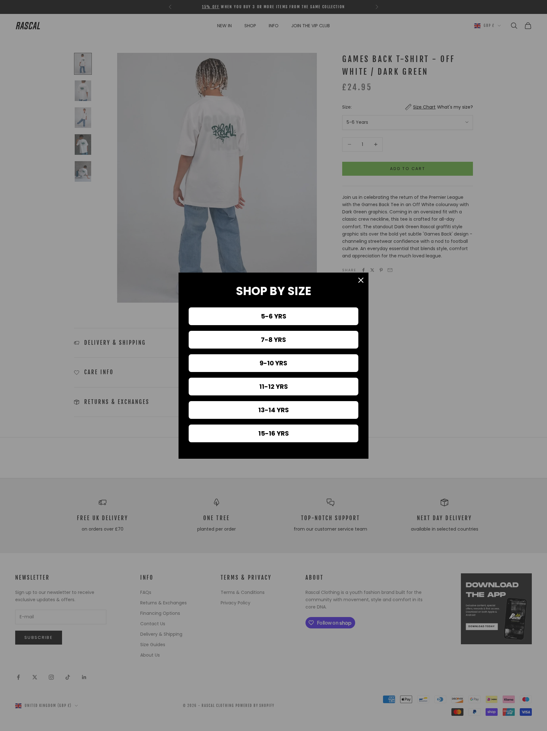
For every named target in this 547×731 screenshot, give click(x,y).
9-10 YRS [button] (273, 363)
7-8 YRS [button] (273, 339)
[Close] (360, 280)
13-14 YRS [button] (273, 410)
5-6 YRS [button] (273, 316)
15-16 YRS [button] (273, 433)
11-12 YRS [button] (273, 386)
